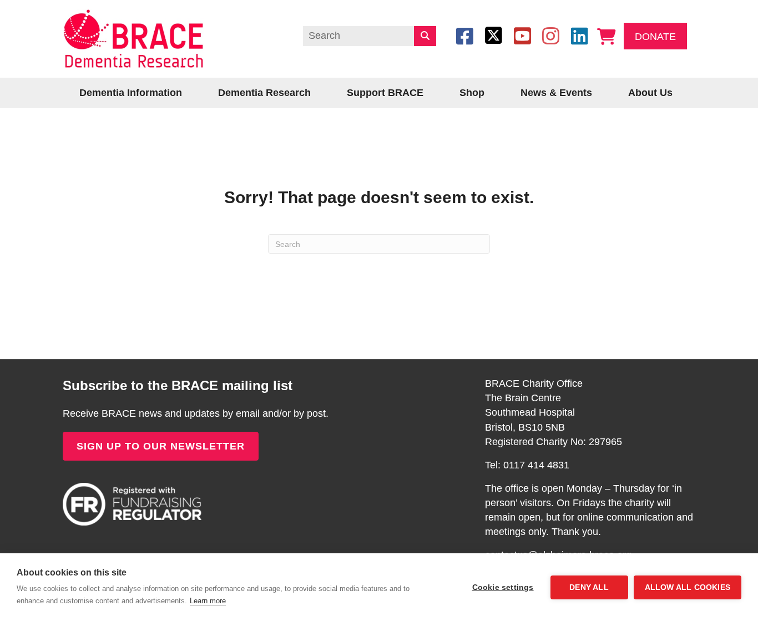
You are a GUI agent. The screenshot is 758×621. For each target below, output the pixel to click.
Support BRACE (385, 92)
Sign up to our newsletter (161, 446)
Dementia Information (130, 92)
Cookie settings (503, 587)
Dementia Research (264, 92)
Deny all (589, 587)
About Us (650, 92)
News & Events (556, 92)
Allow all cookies (687, 587)
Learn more (208, 601)
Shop (471, 92)
